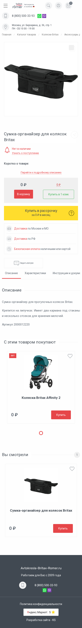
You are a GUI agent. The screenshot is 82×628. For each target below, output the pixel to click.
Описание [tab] (11, 273)
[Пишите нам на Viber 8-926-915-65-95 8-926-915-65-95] (49, 590)
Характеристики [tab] (35, 273)
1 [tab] (41, 433)
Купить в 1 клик (58, 194)
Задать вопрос (27, 263)
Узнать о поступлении (25, 153)
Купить (61, 414)
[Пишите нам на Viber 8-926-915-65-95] (44, 15)
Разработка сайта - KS (41, 620)
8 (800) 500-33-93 (23, 15)
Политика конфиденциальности (41, 604)
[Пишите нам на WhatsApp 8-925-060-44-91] (39, 15)
